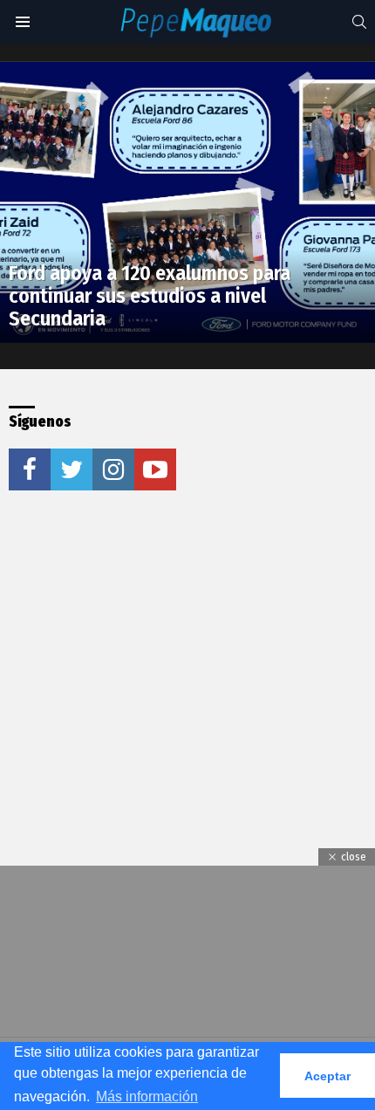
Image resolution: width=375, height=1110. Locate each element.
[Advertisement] (139, 636)
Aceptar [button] (327, 1076)
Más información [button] (147, 1096)
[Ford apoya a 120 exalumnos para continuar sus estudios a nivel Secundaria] (187, 203)
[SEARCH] (359, 22)
